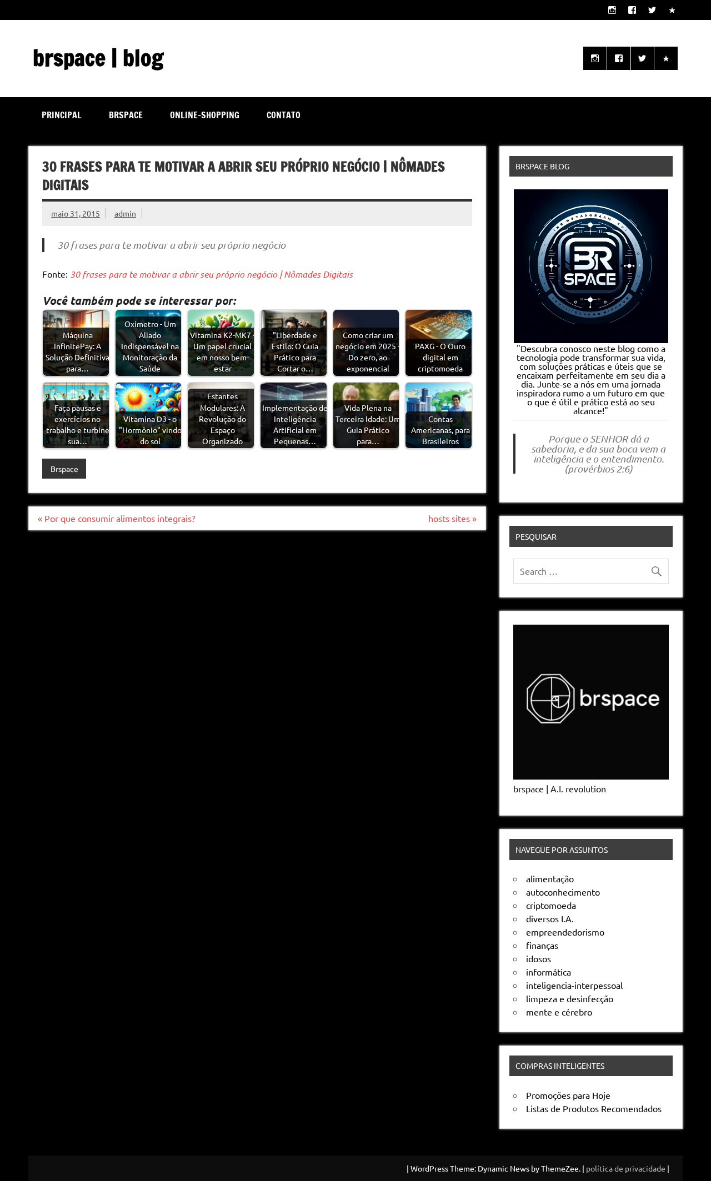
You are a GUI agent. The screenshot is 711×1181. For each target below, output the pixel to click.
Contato (284, 115)
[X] (652, 9)
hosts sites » (452, 518)
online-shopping (204, 115)
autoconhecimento (563, 891)
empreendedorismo (565, 931)
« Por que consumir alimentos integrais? (116, 518)
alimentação (550, 878)
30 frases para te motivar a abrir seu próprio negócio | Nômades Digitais (211, 274)
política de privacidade (625, 1168)
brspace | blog (98, 57)
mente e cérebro (559, 1011)
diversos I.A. (550, 918)
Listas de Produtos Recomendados (594, 1108)
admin (125, 213)
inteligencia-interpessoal (574, 985)
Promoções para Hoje (568, 1094)
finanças (542, 945)
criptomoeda (551, 905)
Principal (62, 115)
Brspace (64, 469)
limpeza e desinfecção (569, 998)
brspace (126, 115)
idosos (538, 958)
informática (548, 971)
